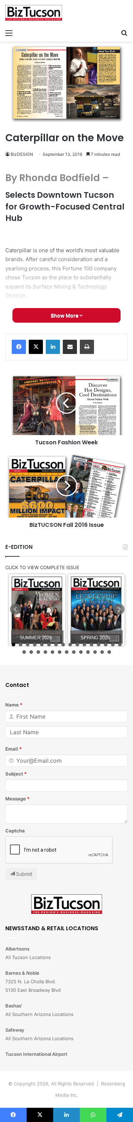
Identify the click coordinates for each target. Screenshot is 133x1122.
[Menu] (8, 32)
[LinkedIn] (53, 347)
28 (102, 652)
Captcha (15, 830)
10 (77, 644)
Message (15, 798)
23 (66, 652)
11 (84, 644)
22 (59, 652)
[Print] (87, 347)
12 (91, 644)
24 (74, 652)
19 (38, 652)
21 (52, 652)
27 (95, 652)
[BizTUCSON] (33, 13)
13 (98, 644)
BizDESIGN (22, 154)
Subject (14, 774)
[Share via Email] (70, 347)
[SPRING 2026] (96, 610)
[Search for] (124, 32)
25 (81, 652)
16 (120, 644)
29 (109, 652)
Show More (65, 315)
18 (31, 652)
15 (113, 644)
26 (88, 652)
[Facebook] (19, 347)
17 (24, 652)
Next (118, 609)
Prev (15, 609)
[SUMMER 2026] (37, 610)
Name (12, 705)
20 (45, 652)
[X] (36, 347)
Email (11, 749)
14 (105, 644)
